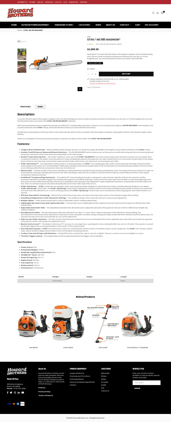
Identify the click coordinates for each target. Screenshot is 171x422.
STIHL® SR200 (68, 348)
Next (82, 64)
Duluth (103, 385)
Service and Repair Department (82, 382)
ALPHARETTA (22, 2)
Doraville (104, 382)
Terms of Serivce (45, 395)
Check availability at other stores (103, 83)
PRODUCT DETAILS (25, 107)
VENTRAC (83, 2)
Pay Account (152, 25)
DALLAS (40, 2)
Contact (124, 25)
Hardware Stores (64, 25)
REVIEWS (40, 107)
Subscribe (137, 388)
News (98, 25)
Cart (137, 25)
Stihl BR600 (33, 348)
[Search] (153, 13)
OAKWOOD (73, 2)
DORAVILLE (49, 2)
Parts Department (77, 379)
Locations (84, 25)
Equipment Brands (77, 373)
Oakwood (105, 391)
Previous (29, 64)
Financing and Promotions (80, 376)
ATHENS (32, 2)
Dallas (103, 379)
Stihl (88, 37)
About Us (110, 25)
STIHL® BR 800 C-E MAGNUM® (137, 348)
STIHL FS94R (103, 348)
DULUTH (58, 2)
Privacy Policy (44, 392)
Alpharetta (105, 373)
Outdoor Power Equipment (35, 25)
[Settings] (158, 13)
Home (14, 25)
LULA (65, 2)
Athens (104, 376)
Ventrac (73, 385)
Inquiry (92, 69)
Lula (102, 388)
